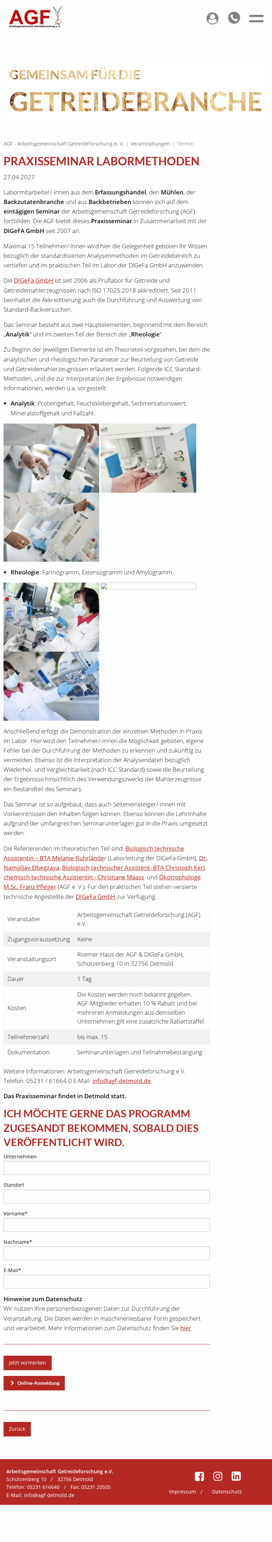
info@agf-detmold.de (121, 1081)
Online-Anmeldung (38, 1383)
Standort (14, 1184)
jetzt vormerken (27, 1362)
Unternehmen (20, 1156)
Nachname (18, 1241)
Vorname (16, 1213)
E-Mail (15, 1270)
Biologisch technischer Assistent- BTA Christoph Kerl (133, 867)
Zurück (17, 1428)
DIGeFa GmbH (33, 280)
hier (185, 1328)
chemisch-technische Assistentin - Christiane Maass (74, 877)
